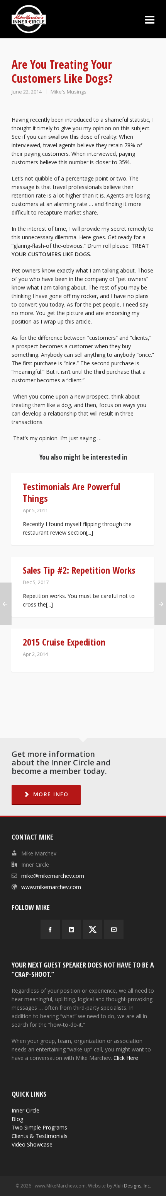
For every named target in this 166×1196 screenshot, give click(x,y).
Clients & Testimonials (40, 1136)
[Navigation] (149, 19)
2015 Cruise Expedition (64, 641)
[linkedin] (71, 929)
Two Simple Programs (39, 1127)
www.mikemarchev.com (51, 887)
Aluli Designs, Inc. (132, 1185)
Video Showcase (32, 1144)
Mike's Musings (68, 91)
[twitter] (92, 929)
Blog (17, 1119)
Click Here (125, 1057)
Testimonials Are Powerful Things (71, 492)
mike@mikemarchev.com (52, 875)
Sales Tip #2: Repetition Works (79, 570)
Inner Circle (25, 1110)
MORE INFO (51, 794)
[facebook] (50, 929)
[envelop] (114, 929)
